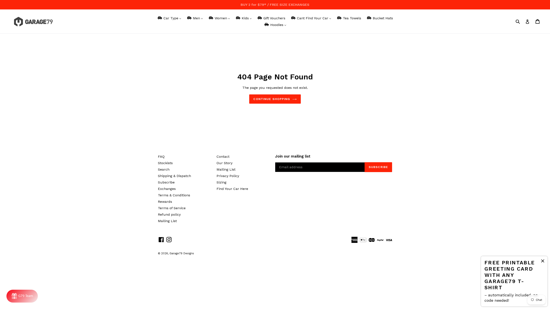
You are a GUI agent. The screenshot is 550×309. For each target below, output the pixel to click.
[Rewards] (22, 296)
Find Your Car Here (232, 189)
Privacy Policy (228, 176)
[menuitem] (169, 18)
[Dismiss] (542, 262)
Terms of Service (172, 208)
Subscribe (166, 182)
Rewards (165, 202)
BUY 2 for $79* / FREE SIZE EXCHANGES (275, 5)
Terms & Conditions (174, 195)
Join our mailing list (292, 156)
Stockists (165, 163)
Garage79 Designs (182, 253)
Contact (223, 156)
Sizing (221, 182)
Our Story (224, 163)
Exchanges (167, 189)
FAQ (161, 156)
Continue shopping (271, 99)
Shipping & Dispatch (174, 176)
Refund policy (169, 214)
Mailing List (167, 221)
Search (164, 169)
